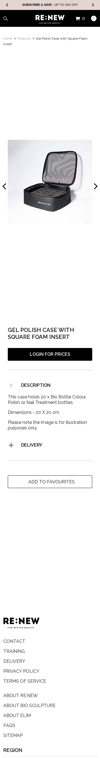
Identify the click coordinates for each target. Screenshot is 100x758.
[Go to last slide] (7, 5)
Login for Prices (50, 354)
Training (14, 651)
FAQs (9, 725)
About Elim (17, 715)
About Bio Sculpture (29, 705)
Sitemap (13, 735)
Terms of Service (24, 681)
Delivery (31, 445)
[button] (50, 481)
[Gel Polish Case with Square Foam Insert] (50, 182)
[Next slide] (93, 5)
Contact (14, 641)
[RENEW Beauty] (50, 19)
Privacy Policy (21, 671)
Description (36, 385)
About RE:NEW (20, 695)
